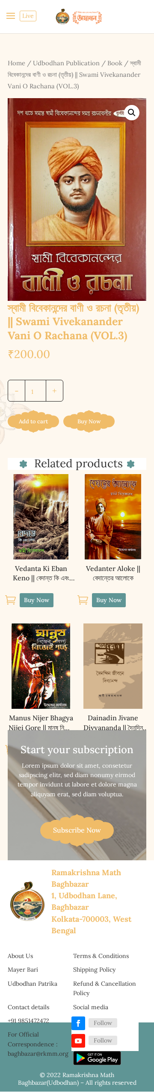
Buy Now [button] (36, 600)
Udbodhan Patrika (32, 983)
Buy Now (89, 421)
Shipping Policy (94, 969)
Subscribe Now (77, 830)
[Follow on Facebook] (78, 1023)
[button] (131, 112)
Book (114, 63)
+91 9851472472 (28, 1021)
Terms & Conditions (101, 956)
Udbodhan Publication (66, 63)
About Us (20, 956)
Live (28, 16)
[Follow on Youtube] (78, 1041)
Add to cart (33, 421)
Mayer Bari (23, 969)
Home (16, 63)
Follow (103, 1023)
